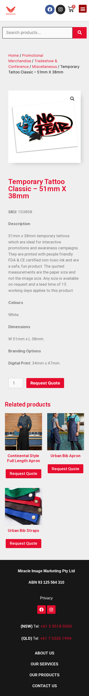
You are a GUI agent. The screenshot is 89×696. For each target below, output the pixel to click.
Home (13, 55)
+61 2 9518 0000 (56, 626)
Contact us (44, 685)
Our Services (44, 664)
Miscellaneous (44, 66)
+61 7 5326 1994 (55, 638)
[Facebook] (50, 9)
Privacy (46, 598)
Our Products (44, 674)
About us (44, 653)
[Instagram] (60, 9)
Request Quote (45, 383)
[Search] (80, 32)
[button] (83, 9)
